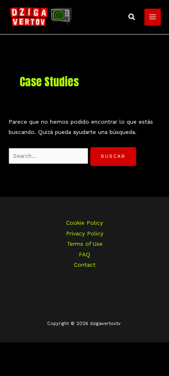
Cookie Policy (84, 222)
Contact (85, 264)
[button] (132, 17)
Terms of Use (85, 243)
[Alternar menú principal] (152, 17)
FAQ (84, 254)
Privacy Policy (84, 233)
